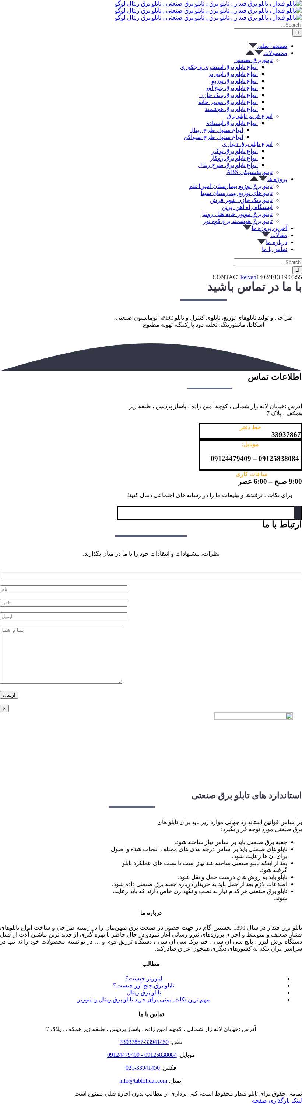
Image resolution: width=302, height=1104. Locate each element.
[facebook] (297, 513)
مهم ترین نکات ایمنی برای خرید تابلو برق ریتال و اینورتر (143, 999)
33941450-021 (143, 1068)
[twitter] (300, 513)
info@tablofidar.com (143, 1080)
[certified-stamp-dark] (253, 718)
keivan (248, 277)
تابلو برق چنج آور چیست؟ (143, 985)
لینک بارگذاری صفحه (277, 1100)
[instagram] (295, 513)
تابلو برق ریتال (144, 992)
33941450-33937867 (144, 1042)
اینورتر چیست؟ (143, 978)
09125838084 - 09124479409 (142, 1055)
